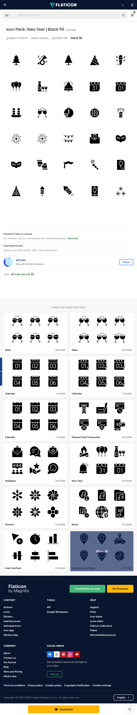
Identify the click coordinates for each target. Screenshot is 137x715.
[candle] (16, 112)
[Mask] (120, 138)
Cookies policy (53, 685)
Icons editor (96, 621)
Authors (8, 607)
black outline (40, 38)
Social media (55, 645)
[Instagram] (70, 654)
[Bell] (68, 86)
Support (94, 607)
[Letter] (94, 138)
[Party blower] (94, 165)
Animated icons (12, 625)
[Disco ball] (94, 112)
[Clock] (68, 112)
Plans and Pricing (13, 671)
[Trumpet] (42, 60)
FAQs (93, 611)
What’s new (10, 676)
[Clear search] (116, 15)
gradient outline (17, 38)
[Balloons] (16, 86)
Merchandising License (103, 634)
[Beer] (42, 86)
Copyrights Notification (77, 685)
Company (10, 645)
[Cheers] (42, 112)
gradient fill (59, 38)
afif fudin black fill (20, 274)
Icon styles (96, 616)
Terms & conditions (14, 685)
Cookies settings (101, 685)
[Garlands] (68, 138)
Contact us (10, 657)
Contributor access (87, 588)
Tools (51, 600)
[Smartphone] (94, 191)
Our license (10, 662)
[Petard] (42, 191)
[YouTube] (77, 654)
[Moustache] (68, 165)
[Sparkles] (120, 191)
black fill (76, 38)
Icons (7, 611)
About (7, 653)
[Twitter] (57, 654)
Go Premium (120, 588)
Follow (93, 630)
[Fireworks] (16, 138)
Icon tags (9, 630)
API (49, 607)
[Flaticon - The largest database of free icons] (63, 5)
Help (93, 600)
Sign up (54, 674)
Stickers (8, 616)
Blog (6, 666)
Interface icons (12, 621)
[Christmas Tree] (16, 60)
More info (73, 238)
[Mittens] (42, 165)
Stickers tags (11, 634)
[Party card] (120, 165)
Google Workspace (57, 611)
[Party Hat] (94, 60)
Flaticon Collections (101, 625)
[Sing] (120, 60)
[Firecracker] (120, 112)
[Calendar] (94, 86)
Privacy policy (35, 685)
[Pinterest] (63, 654)
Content (9, 600)
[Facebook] (50, 654)
